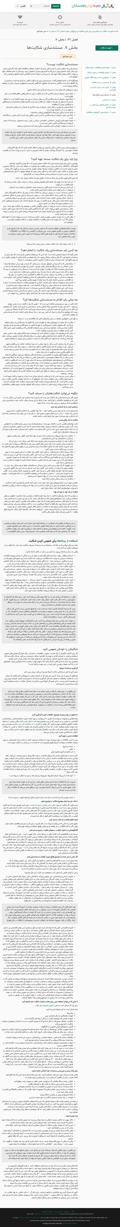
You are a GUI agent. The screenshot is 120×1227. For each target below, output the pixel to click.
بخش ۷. (51, 31)
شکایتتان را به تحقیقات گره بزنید (30, 724)
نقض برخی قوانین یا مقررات (45, 805)
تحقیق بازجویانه (48, 1005)
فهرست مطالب (107, 31)
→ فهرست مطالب (107, 48)
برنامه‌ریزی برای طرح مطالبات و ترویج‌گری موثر (82, 31)
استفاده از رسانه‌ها (67, 541)
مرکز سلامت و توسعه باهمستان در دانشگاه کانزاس (47, 1214)
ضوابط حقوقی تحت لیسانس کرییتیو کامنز (29, 1218)
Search (56, 6)
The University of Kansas (69, 1224)
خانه (116, 31)
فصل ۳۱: (60, 31)
